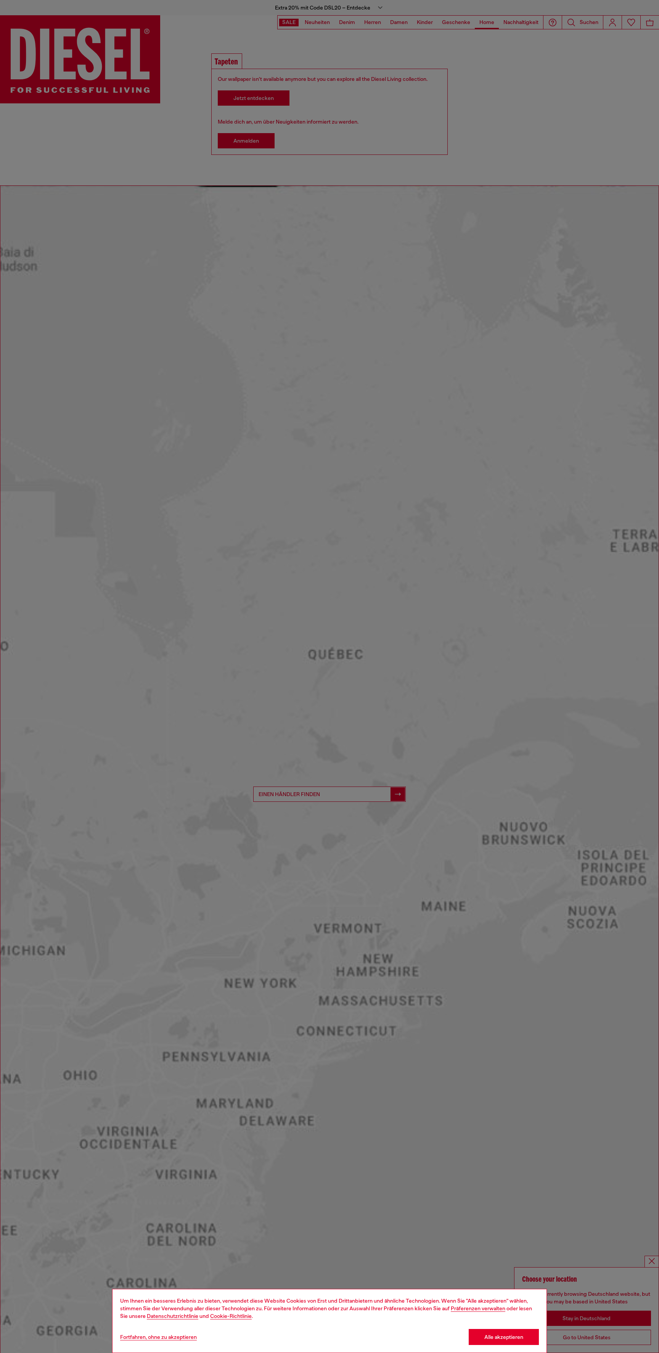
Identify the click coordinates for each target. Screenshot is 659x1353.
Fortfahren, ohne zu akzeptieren (158, 1337)
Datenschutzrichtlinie (172, 1316)
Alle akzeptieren (503, 1337)
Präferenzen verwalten (478, 1308)
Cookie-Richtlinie (231, 1316)
